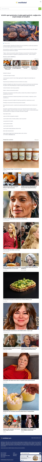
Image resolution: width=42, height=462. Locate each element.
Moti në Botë (3, 456)
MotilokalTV (15, 454)
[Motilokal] (21, 3)
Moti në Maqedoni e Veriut (5, 455)
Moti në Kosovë (3, 454)
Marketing (15, 455)
